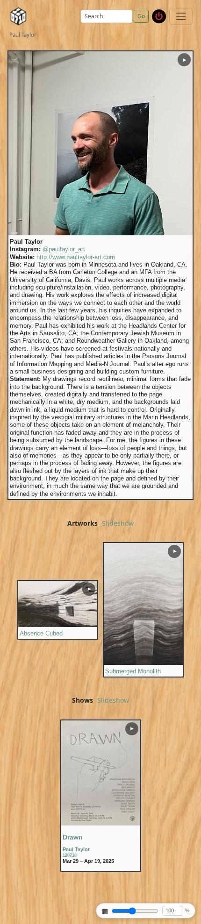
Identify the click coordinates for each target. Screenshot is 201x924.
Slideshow (118, 524)
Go (141, 16)
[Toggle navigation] (180, 16)
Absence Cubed (41, 633)
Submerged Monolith (133, 671)
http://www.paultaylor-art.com (75, 257)
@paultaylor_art (64, 249)
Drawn (73, 837)
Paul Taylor (76, 849)
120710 (70, 855)
